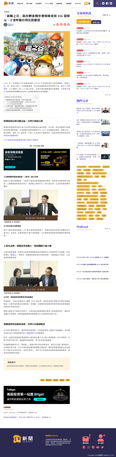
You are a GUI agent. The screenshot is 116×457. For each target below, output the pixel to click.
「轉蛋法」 (13, 255)
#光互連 (95, 193)
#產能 (97, 176)
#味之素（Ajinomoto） (99, 173)
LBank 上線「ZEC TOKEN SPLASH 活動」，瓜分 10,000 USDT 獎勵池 (93, 43)
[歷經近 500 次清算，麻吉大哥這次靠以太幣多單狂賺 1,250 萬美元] (105, 112)
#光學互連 (103, 193)
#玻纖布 (91, 219)
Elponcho (11, 24)
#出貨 (88, 173)
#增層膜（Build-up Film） (85, 176)
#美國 (79, 199)
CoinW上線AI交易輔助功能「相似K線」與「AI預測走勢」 (93, 76)
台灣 (42, 380)
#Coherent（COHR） (83, 186)
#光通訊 (103, 196)
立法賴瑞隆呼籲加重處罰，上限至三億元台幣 (22, 102)
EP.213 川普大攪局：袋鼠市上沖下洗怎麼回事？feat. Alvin (93, 279)
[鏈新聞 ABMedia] (9, 5)
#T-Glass (80, 212)
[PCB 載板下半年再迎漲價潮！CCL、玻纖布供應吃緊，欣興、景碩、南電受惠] (105, 158)
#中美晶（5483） (98, 170)
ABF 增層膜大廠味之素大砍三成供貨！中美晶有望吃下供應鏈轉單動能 (88, 122)
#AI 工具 (103, 199)
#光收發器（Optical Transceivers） (87, 196)
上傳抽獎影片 (30, 333)
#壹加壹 (91, 206)
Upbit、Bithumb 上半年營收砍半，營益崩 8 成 (20, 412)
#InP (100, 186)
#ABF (79, 170)
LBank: (79, 42)
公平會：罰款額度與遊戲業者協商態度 (20, 108)
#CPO (94, 186)
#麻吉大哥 (106, 167)
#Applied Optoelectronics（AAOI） (88, 183)
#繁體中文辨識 (82, 209)
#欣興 (97, 215)
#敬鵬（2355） (82, 215)
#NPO (94, 189)
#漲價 (104, 215)
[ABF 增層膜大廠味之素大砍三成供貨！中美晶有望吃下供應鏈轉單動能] (105, 124)
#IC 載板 (97, 209)
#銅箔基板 (100, 219)
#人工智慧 (104, 202)
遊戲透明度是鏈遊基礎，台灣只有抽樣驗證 (19, 110)
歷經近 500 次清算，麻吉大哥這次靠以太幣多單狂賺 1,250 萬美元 (88, 110)
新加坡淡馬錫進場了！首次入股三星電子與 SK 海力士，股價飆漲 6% (27, 417)
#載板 (103, 176)
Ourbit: (79, 64)
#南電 (99, 212)
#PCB (104, 209)
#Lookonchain (82, 166)
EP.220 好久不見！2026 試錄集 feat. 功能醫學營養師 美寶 (93, 257)
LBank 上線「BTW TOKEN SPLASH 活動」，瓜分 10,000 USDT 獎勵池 (93, 87)
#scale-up (80, 192)
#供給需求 (80, 173)
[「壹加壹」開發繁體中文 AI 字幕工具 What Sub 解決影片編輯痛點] (105, 147)
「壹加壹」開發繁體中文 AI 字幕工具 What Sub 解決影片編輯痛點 (88, 145)
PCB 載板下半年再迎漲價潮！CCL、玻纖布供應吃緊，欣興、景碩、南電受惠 (88, 157)
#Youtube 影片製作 (92, 202)
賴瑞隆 (62, 380)
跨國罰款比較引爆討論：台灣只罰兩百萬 (18, 100)
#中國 (88, 193)
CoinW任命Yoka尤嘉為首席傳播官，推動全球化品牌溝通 (93, 32)
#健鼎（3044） (90, 212)
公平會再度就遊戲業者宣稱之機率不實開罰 (21, 140)
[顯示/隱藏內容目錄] (35, 97)
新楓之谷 (48, 380)
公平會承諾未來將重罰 (15, 104)
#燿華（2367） (82, 219)
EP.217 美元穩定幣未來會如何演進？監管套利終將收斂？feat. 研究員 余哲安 (93, 272)
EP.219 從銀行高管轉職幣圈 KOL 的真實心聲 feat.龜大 (93, 264)
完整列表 (105, 15)
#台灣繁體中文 (82, 206)
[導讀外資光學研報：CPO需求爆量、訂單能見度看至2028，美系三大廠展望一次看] (105, 135)
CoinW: (79, 31)
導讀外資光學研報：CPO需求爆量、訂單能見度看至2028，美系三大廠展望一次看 (88, 133)
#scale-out (102, 189)
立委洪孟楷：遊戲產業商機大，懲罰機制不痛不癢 (21, 106)
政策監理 (6, 11)
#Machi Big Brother (94, 166)
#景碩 (91, 215)
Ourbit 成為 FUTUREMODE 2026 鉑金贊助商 (93, 65)
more (106, 94)
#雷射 (85, 199)
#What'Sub (81, 202)
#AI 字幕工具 (94, 199)
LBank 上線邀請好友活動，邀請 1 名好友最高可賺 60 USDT (93, 54)
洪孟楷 (55, 380)
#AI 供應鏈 (87, 170)
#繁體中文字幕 (101, 206)
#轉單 (79, 180)
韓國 (68, 380)
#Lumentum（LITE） (83, 189)
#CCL (90, 209)
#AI (85, 179)
